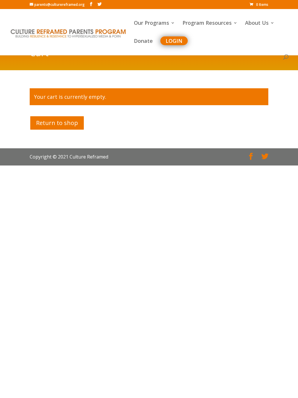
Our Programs (151, 23)
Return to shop (57, 123)
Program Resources (207, 23)
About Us (257, 23)
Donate (143, 41)
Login (174, 40)
